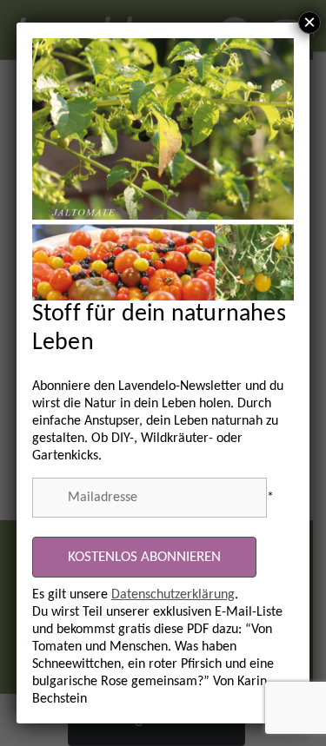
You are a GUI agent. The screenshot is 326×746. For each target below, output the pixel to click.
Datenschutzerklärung (173, 595)
